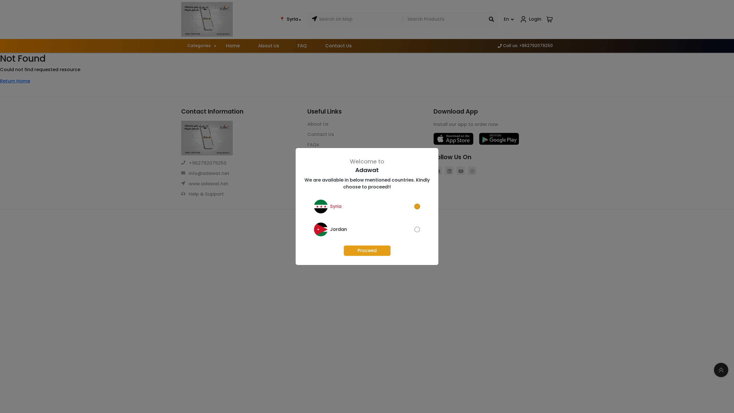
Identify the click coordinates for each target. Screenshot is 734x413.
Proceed (367, 250)
